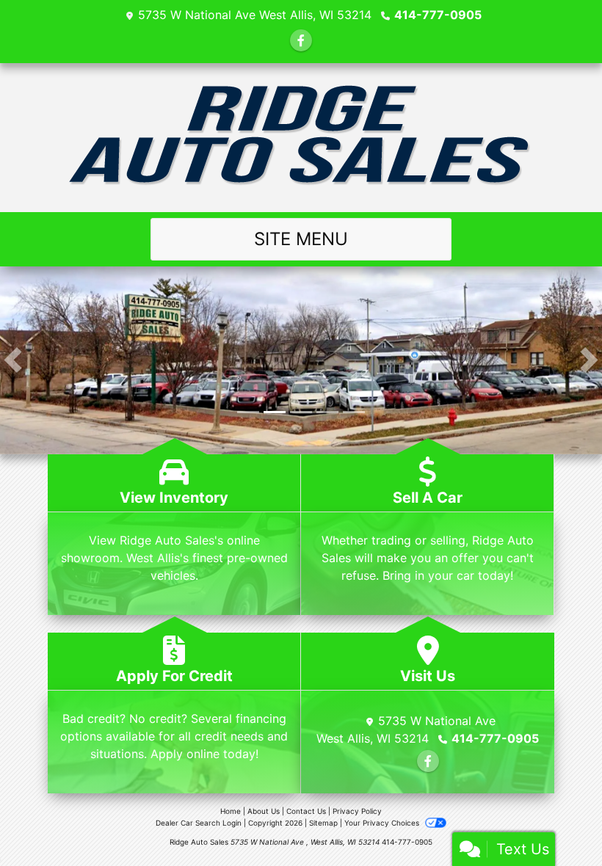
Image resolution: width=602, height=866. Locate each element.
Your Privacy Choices (382, 822)
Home (230, 811)
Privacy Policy (357, 811)
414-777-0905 (438, 14)
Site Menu (301, 239)
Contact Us (306, 811)
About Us (263, 811)
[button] (13, 360)
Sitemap (323, 822)
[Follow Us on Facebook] (301, 40)
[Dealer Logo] (301, 137)
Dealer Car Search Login (199, 822)
